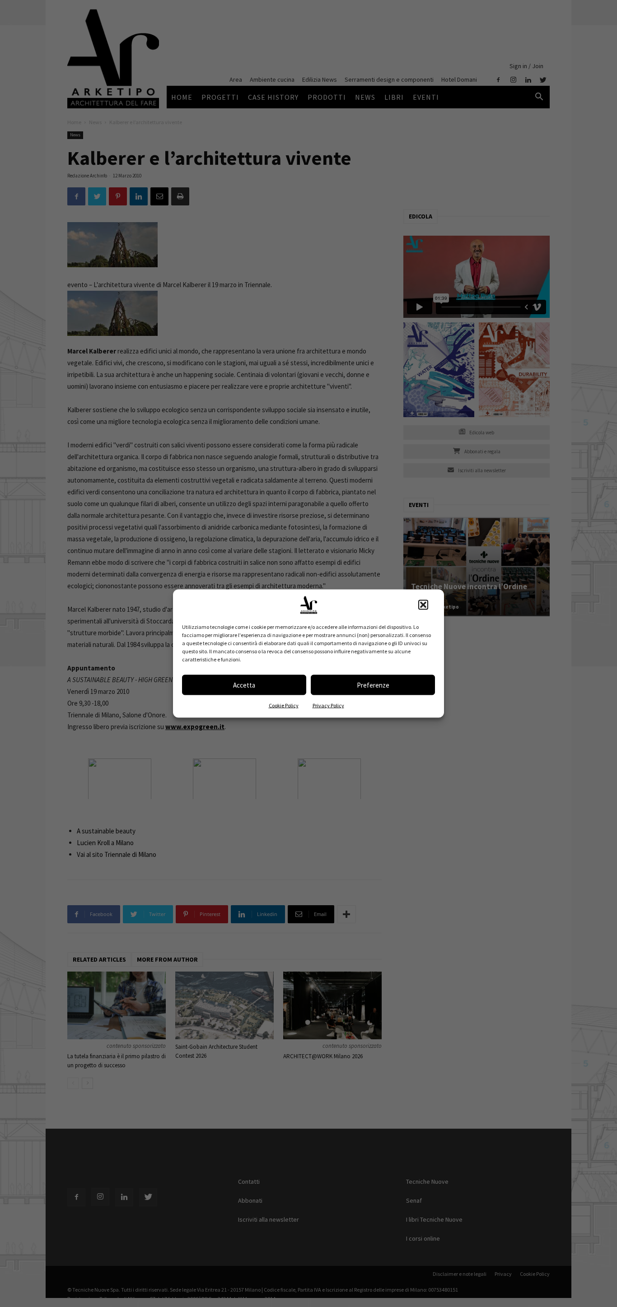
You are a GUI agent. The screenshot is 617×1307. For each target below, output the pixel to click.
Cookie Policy (284, 705)
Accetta (244, 684)
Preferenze (373, 684)
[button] (423, 604)
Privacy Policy (328, 705)
